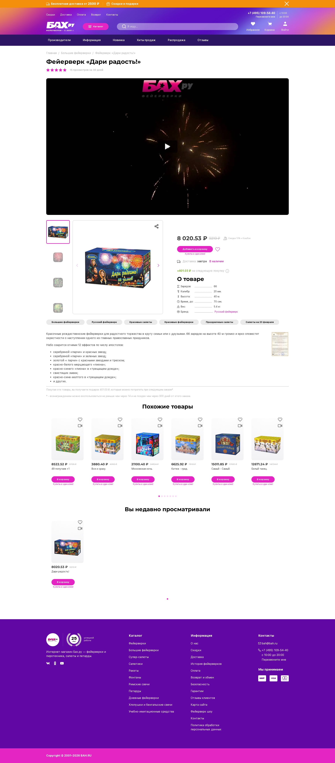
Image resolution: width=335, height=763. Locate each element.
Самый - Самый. (220, 468)
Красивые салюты (140, 322)
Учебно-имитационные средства (151, 711)
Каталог (98, 26)
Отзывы (203, 40)
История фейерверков (206, 664)
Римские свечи (139, 684)
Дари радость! (60, 571)
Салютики (136, 664)
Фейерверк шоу (202, 711)
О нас (194, 643)
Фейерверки (137, 643)
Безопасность (200, 684)
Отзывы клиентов (203, 698)
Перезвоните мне (265, 17)
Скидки (50, 14)
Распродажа (176, 40)
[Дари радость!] (118, 267)
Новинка (119, 40)
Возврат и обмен (202, 677)
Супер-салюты (139, 657)
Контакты (112, 14)
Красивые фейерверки (179, 322)
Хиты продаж (146, 40)
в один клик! (195, 254)
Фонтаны (135, 677)
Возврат (96, 14)
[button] (78, 267)
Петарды (135, 691)
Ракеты (134, 670)
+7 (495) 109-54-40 (261, 13)
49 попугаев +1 (60, 468)
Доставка (66, 14)
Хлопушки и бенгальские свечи (150, 704)
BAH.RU (86, 755)
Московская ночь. (142, 468)
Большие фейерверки (65, 322)
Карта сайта (199, 704)
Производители (59, 40)
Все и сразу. (98, 468)
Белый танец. (259, 468)
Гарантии (197, 691)
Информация (92, 40)
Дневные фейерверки (144, 698)
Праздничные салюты (219, 322)
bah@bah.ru (269, 643)
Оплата (81, 14)
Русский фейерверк (104, 322)
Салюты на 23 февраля (260, 322)
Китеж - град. (179, 468)
